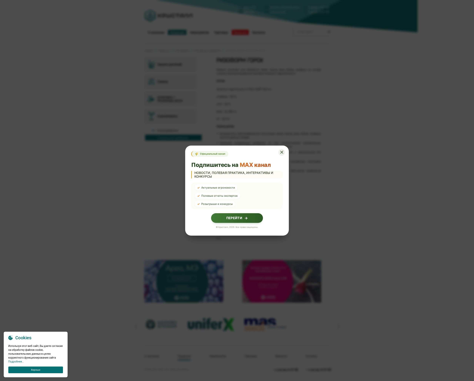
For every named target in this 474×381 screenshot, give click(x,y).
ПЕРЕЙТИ (237, 218)
